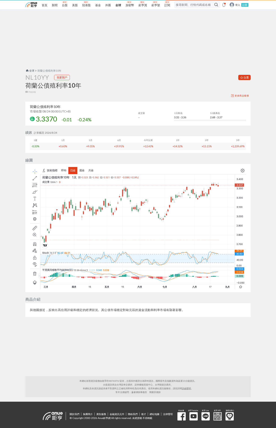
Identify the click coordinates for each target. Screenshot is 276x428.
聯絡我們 (133, 414)
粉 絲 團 (181, 416)
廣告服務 (101, 414)
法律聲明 (168, 414)
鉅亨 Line (205, 416)
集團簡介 (88, 414)
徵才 (143, 414)
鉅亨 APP (217, 416)
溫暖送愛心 (229, 416)
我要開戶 (62, 77)
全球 (31, 70)
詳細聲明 (186, 388)
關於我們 (74, 414)
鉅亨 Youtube (193, 416)
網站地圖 (154, 414)
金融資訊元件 (117, 414)
